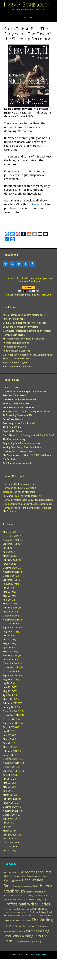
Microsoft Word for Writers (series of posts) (25, 338)
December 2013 (11, 842)
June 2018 (8, 639)
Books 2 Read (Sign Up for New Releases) (24, 322)
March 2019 (9, 603)
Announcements (14, 872)
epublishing (27, 886)
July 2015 (7, 778)
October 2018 (10, 623)
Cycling (9, 880)
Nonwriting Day (35, 899)
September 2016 (11, 723)
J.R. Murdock (9, 496)
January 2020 (9, 563)
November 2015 (11, 763)
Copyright (44, 876)
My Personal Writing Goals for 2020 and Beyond (27, 455)
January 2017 (9, 707)
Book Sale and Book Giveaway (18, 407)
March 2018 (9, 651)
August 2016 (9, 727)
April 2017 (8, 695)
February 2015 (10, 798)
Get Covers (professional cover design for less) (27, 330)
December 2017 (11, 663)
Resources (15, 912)
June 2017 (8, 687)
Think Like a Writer (12, 427)
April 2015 (8, 790)
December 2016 (11, 711)
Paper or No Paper (12, 431)
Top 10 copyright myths (15, 362)
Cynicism (17, 881)
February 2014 (10, 834)
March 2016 (9, 747)
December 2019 (11, 567)
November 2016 (11, 715)
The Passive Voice (23, 921)
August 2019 (9, 583)
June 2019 (8, 591)
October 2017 (10, 671)
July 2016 (7, 731)
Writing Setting (33, 941)
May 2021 (8, 532)
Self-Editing (25, 912)
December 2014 (11, 806)
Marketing (49, 896)
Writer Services (19, 931)
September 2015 (11, 771)
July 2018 (7, 635)
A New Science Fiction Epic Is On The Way (24, 391)
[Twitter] (5, 264)
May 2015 (8, 786)
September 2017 (11, 675)
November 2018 (11, 619)
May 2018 (8, 643)
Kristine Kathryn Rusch (15, 895)
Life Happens (39, 896)
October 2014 (10, 814)
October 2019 (10, 575)
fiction (36, 886)
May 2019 (8, 595)
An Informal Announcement (17, 463)
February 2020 (10, 560)
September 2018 (11, 627)
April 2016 (8, 743)
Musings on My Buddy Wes (17, 403)
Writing (31, 931)
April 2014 (8, 826)
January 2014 (9, 838)
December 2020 (11, 536)
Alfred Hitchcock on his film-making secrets (25, 314)
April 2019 (8, 599)
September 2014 (11, 818)
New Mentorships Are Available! (19, 399)
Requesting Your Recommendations (21, 443)
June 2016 (8, 735)
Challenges (8, 876)
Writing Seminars (19, 942)
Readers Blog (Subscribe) (16, 342)
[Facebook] (25, 264)
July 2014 (7, 822)
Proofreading (8, 909)
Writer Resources (30, 926)
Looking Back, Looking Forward (19, 451)
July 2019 (7, 587)
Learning (30, 896)
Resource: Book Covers (14, 346)
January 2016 (9, 755)
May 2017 (8, 691)
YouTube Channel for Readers (18, 366)
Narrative (21, 900)
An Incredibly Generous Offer (18, 415)
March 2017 (9, 699)
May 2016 (8, 739)
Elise (5, 504)
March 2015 (9, 794)
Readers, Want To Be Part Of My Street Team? (27, 411)
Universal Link (37, 204)
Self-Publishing (38, 912)
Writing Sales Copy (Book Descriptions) (23, 447)
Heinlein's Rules (32, 892)
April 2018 (8, 647)
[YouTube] (12, 264)
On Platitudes (10, 459)
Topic (14, 926)
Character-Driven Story (22, 876)
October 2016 (10, 719)
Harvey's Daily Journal (14, 334)
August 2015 (9, 775)
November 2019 (11, 571)
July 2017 (7, 683)
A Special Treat (10, 387)
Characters (35, 876)
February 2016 (10, 751)
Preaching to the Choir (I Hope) (19, 423)
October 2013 (10, 846)
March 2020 (9, 556)
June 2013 (8, 850)
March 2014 (9, 830)
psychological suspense (23, 909)
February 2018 (10, 655)
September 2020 (11, 543)
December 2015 (11, 759)
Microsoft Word (10, 900)
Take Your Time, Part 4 (14, 395)
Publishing (38, 908)
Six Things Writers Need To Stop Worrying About (28, 354)
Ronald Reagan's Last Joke (16, 350)
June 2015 (8, 782)
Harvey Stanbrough (37, 954)
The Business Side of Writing (33, 915)
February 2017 (10, 703)
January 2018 (9, 659)
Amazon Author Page (14, 318)
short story (15, 916)
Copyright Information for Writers (20, 326)
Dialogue (18, 886)
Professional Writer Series (27, 904)
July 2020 (7, 547)
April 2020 (8, 552)
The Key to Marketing (14, 439)
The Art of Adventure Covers (17, 358)
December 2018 (11, 615)
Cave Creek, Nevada (13, 419)
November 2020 (11, 540)
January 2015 (9, 802)
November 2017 (11, 667)
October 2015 (10, 767)
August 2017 (9, 679)
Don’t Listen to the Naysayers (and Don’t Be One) (28, 435)
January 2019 (9, 611)
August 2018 (9, 631)
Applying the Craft (38, 872)
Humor (42, 891)
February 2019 (10, 607)
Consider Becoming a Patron (24, 294)
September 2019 (11, 579)
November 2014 (11, 810)
